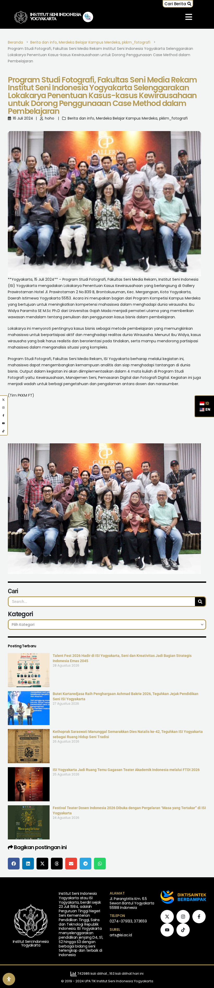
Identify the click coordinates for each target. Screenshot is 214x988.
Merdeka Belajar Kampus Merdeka (126, 118)
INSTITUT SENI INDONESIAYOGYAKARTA (55, 17)
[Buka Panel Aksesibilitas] (9, 979)
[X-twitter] (167, 916)
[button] (178, 4)
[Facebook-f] (199, 916)
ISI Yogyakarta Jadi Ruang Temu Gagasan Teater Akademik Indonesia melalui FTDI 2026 (126, 770)
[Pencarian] (200, 601)
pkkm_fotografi (173, 118)
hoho (49, 118)
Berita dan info (81, 118)
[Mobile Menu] (188, 17)
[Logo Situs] (20, 17)
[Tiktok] (183, 930)
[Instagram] (183, 916)
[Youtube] (167, 930)
